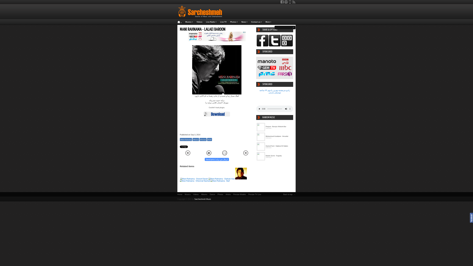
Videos (199, 22)
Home (179, 194)
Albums (204, 194)
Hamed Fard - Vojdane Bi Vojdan (277, 146)
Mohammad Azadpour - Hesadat (277, 136)
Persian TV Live (254, 194)
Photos (234, 22)
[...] (261, 130)
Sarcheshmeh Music (202, 199)
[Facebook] (282, 3)
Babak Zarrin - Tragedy (274, 156)
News (244, 22)
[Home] (208, 155)
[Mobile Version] (290, 3)
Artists (228, 194)
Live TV (223, 22)
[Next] (245, 155)
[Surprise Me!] (224, 155)
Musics (189, 22)
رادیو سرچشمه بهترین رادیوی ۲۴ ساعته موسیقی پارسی (275, 91)
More (268, 22)
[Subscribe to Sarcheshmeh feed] (294, 3)
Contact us (256, 22)
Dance (212, 194)
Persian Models (239, 194)
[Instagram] (286, 3)
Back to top (287, 194)
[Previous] (187, 155)
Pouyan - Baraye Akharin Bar (276, 126)
